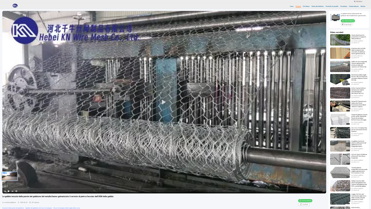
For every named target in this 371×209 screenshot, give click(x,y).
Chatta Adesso (354, 6)
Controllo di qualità (332, 6)
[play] (164, 102)
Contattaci (343, 6)
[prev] (5, 191)
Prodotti (298, 6)
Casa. (292, 6)
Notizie (363, 6)
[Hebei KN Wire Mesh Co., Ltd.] (15, 6)
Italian (360, 1)
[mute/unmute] (16, 191)
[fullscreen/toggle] (324, 191)
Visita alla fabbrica (317, 6)
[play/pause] (9, 191)
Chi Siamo (306, 6)
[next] (12, 191)
